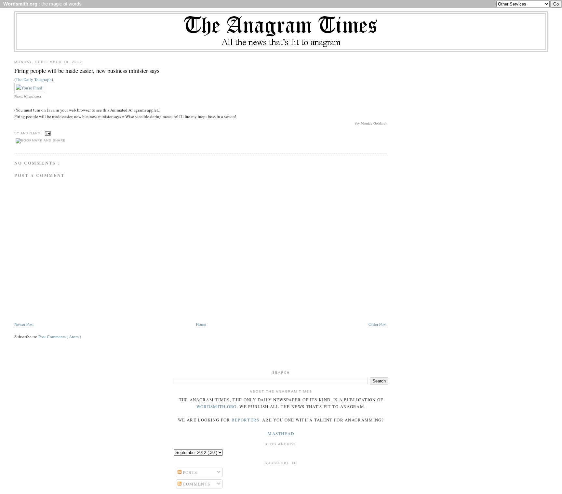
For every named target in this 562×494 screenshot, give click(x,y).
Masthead (281, 433)
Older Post (377, 324)
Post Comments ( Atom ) (59, 337)
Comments (195, 484)
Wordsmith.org (216, 406)
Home (201, 324)
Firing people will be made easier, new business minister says (86, 70)
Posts (189, 472)
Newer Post (24, 324)
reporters (246, 420)
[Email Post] (47, 133)
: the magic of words (41, 4)
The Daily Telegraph (34, 79)
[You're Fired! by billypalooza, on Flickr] (29, 88)
